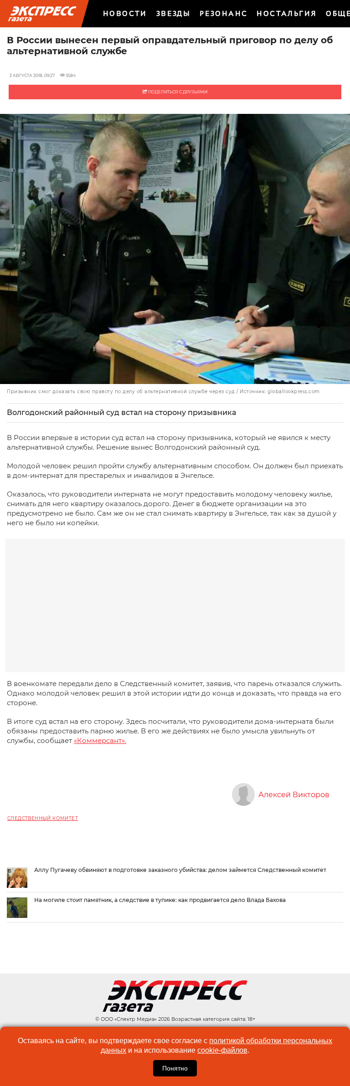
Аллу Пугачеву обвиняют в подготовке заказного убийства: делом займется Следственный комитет (180, 869)
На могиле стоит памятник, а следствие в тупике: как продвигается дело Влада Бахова (160, 899)
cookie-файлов (222, 1050)
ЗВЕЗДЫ (173, 13)
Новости (125, 13)
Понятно (175, 1068)
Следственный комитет (42, 818)
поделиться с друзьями (177, 91)
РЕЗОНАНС (223, 13)
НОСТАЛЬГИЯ (287, 13)
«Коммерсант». (100, 740)
